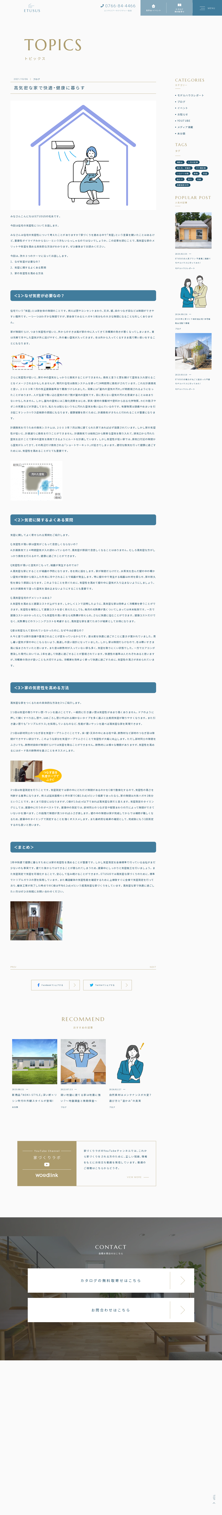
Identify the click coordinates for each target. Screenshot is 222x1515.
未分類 (181, 133)
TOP (214, 1497)
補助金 (180, 162)
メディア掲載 (185, 127)
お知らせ (182, 114)
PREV (13, 967)
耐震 (199, 179)
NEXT (153, 967)
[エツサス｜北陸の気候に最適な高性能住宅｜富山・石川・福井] (32, 8)
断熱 (196, 173)
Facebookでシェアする (52, 985)
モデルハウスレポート (190, 95)
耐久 (190, 179)
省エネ (180, 179)
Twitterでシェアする (105, 985)
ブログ (181, 101)
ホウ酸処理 (201, 168)
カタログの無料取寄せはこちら (111, 1280)
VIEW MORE (134, 1177)
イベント (182, 108)
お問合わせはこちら (111, 1309)
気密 (205, 173)
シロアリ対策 (183, 173)
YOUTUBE (184, 120)
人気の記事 (193, 162)
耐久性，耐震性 (184, 168)
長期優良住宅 (183, 185)
